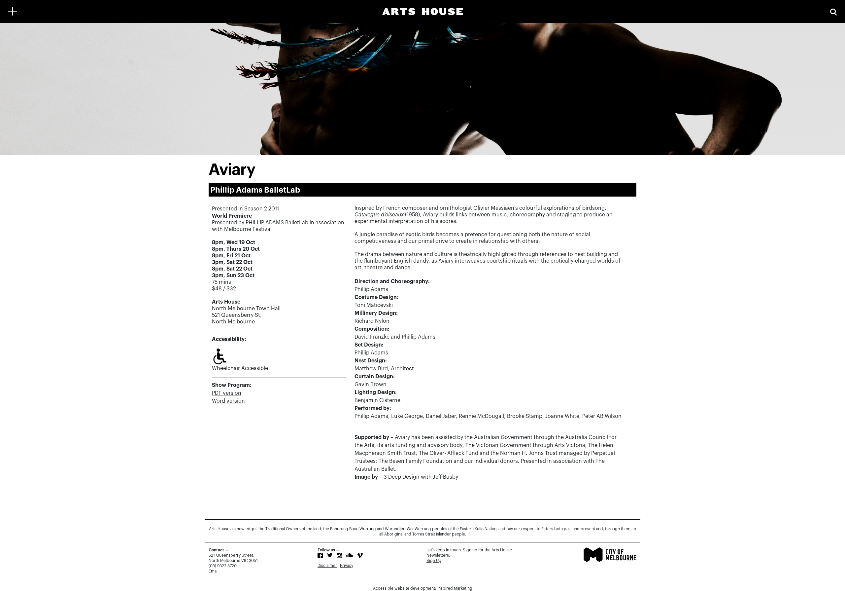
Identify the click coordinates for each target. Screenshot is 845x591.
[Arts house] (422, 11)
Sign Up (433, 561)
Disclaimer (327, 566)
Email (214, 571)
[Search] (833, 11)
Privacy (346, 566)
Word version (228, 401)
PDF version (226, 393)
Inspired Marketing (454, 588)
